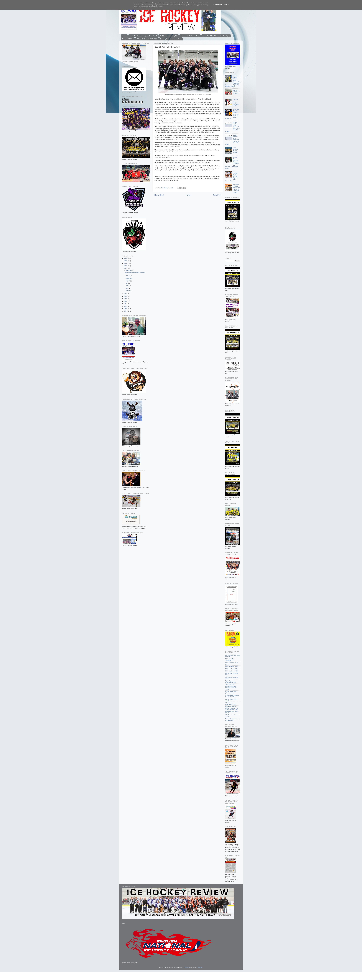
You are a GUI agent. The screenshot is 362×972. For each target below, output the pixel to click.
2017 (126, 303)
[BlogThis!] (180, 188)
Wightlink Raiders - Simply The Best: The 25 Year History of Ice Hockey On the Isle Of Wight (231, 710)
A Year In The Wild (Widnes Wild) (230, 692)
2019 (126, 298)
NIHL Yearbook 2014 (231, 666)
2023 (126, 266)
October (128, 275)
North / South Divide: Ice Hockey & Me (232, 719)
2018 (126, 301)
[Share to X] (182, 188)
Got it (226, 5)
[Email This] (178, 188)
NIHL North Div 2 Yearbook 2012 (230, 659)
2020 (126, 296)
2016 (126, 306)
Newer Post (159, 195)
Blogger (200, 967)
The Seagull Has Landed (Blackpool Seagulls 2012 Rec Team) (231, 687)
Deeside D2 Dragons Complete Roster (236, 103)
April (127, 288)
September (129, 278)
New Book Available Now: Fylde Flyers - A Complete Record (236, 188)
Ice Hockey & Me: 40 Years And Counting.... (216, 36)
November (129, 270)
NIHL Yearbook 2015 (231, 669)
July (127, 283)
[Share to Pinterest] (185, 188)
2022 (126, 268)
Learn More (217, 5)
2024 (126, 263)
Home (124, 36)
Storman (187, 967)
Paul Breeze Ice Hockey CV (168, 36)
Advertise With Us (127, 39)
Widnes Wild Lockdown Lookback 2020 (232, 696)
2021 (126, 294)
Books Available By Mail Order (190, 36)
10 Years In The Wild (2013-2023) (147, 39)
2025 (126, 261)
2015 (126, 308)
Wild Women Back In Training (235, 150)
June (127, 285)
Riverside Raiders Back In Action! (135, 272)
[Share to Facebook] (184, 188)
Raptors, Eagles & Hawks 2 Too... (170, 39)
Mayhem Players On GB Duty (236, 91)
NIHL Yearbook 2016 (231, 671)
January (128, 290)
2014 (126, 311)
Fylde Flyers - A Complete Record (230, 681)
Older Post (216, 195)
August (128, 280)
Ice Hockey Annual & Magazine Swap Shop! (143, 36)
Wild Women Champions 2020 (230, 703)
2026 (126, 258)
